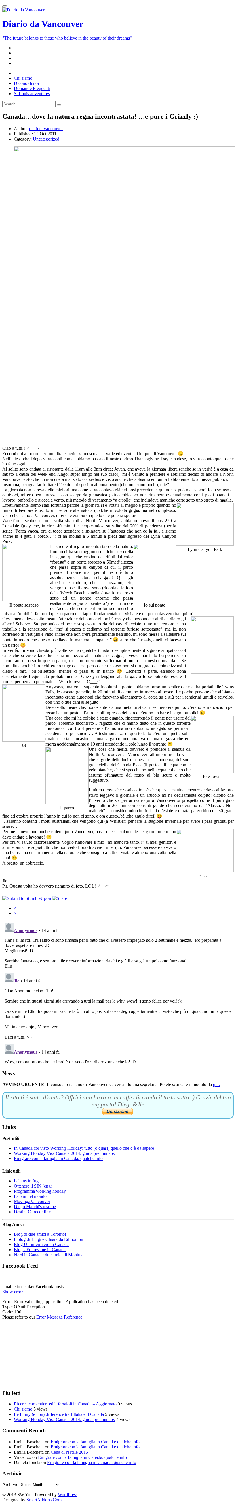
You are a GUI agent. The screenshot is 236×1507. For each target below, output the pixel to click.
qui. (216, 1084)
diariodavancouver (46, 128)
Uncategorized (46, 139)
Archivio (10, 1484)
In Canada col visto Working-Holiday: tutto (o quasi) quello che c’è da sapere (84, 1148)
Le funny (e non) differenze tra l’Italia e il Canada (59, 1414)
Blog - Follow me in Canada (40, 1249)
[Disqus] (118, 992)
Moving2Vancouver (32, 1201)
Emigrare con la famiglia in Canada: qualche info (58, 1158)
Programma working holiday (40, 1191)
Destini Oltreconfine (32, 1211)
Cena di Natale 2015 (69, 1452)
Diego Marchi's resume (35, 1206)
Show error (12, 1291)
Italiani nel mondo (30, 1196)
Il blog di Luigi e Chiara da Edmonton (48, 1239)
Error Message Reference (59, 1317)
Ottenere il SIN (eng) (33, 1186)
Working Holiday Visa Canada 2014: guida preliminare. (64, 1153)
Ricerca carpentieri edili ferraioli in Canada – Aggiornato (65, 1403)
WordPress (67, 1494)
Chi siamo (23, 1409)
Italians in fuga (27, 1180)
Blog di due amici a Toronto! (40, 1234)
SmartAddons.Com (44, 1499)
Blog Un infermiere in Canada (41, 1244)
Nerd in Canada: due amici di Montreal (49, 1254)
